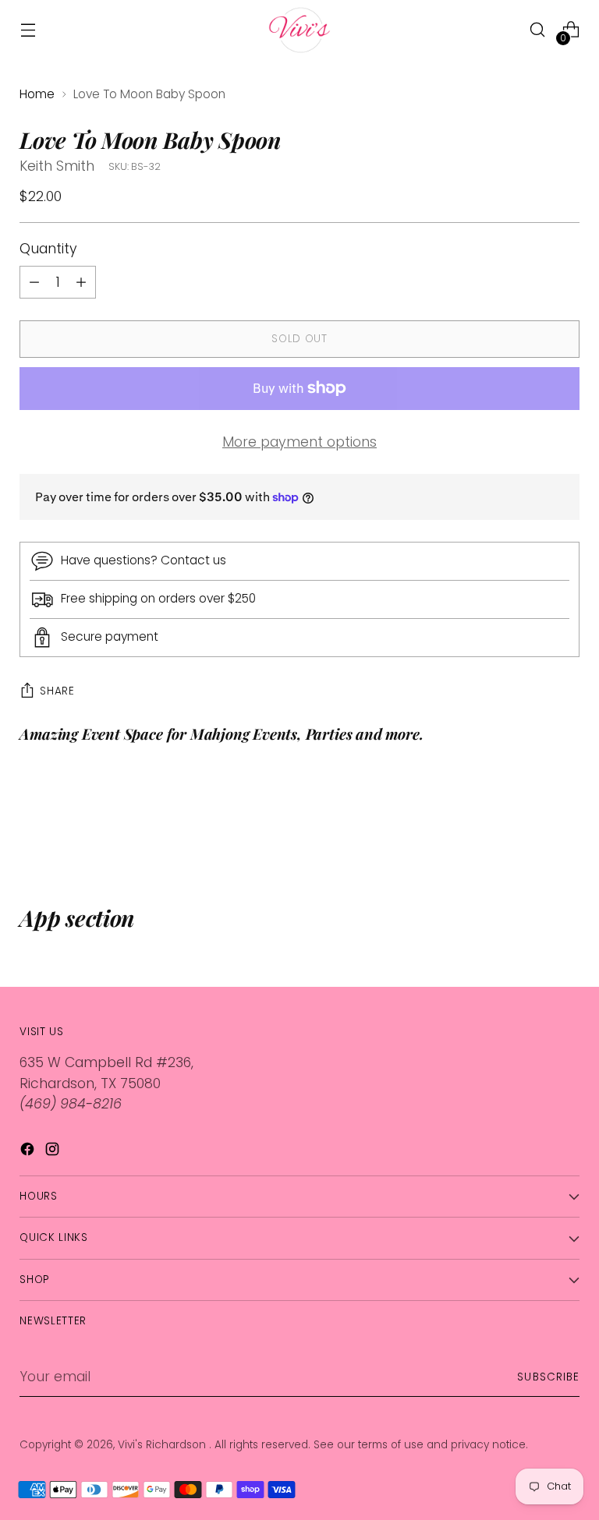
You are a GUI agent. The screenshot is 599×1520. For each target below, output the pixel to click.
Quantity (48, 248)
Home (37, 94)
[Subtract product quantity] (81, 282)
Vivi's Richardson (163, 1444)
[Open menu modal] (28, 30)
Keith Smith (56, 166)
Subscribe (548, 1377)
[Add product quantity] (34, 282)
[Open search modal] (538, 30)
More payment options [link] (299, 442)
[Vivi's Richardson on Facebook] (28, 1151)
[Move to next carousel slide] (566, 821)
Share (57, 691)
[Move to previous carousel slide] (530, 821)
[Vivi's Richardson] (299, 30)
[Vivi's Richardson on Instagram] (53, 1151)
